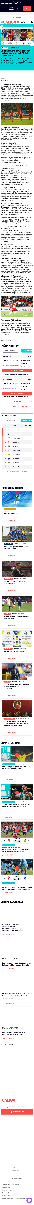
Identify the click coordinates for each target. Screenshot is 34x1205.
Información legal (7, 1190)
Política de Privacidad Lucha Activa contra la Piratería (17, 1198)
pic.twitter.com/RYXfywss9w (11, 223)
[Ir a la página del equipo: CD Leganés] (9, 446)
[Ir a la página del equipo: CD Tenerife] (9, 430)
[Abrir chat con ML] (29, 1200)
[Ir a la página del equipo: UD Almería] (9, 462)
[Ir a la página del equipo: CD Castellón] (9, 454)
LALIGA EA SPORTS (10, 350)
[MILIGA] (31, 22)
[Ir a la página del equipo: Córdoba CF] (9, 466)
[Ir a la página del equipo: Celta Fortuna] (9, 438)
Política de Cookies (7, 1195)
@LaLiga (28, 217)
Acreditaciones (16, 1173)
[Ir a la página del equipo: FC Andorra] (9, 458)
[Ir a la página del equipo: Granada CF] (9, 442)
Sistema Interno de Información (10, 1184)
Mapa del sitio (15, 1170)
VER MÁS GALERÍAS (6, 1044)
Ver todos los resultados (21, 406)
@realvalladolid (18, 217)
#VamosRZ (26, 221)
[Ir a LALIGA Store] (17, 17)
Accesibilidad (6, 1187)
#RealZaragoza (6, 217)
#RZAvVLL (17, 221)
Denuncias (14, 1167)
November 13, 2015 (7, 168)
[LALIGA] (9, 22)
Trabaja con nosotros (17, 1175)
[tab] (10, 351)
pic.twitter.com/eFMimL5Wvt (11, 162)
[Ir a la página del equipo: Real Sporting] (9, 450)
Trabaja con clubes (17, 1178)
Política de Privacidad (8, 1192)
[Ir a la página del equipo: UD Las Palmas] (9, 434)
